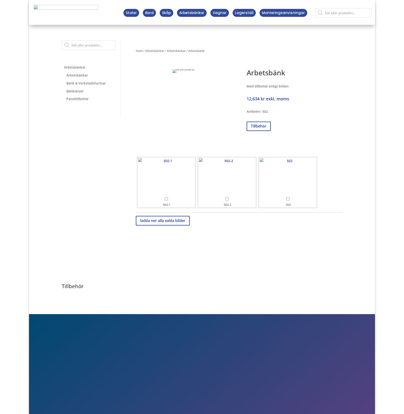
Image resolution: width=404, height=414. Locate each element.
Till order (278, 361)
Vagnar (220, 12)
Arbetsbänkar (191, 12)
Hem (139, 51)
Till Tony (277, 374)
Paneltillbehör (77, 99)
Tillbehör (259, 126)
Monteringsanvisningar (283, 12)
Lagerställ (244, 12)
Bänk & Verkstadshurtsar (86, 83)
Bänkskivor (75, 91)
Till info (276, 354)
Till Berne (278, 367)
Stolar (131, 12)
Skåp (166, 12)
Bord (149, 12)
